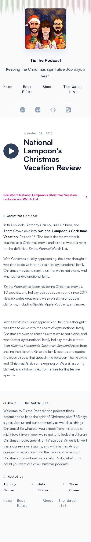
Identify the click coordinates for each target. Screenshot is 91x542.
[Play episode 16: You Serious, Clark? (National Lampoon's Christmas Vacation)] (11, 151)
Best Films (27, 89)
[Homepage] (45, 28)
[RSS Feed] (68, 110)
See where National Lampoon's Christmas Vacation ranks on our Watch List (45, 197)
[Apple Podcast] (37, 110)
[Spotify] (22, 110)
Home (7, 87)
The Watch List (73, 89)
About (48, 87)
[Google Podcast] (53, 110)
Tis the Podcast (45, 60)
